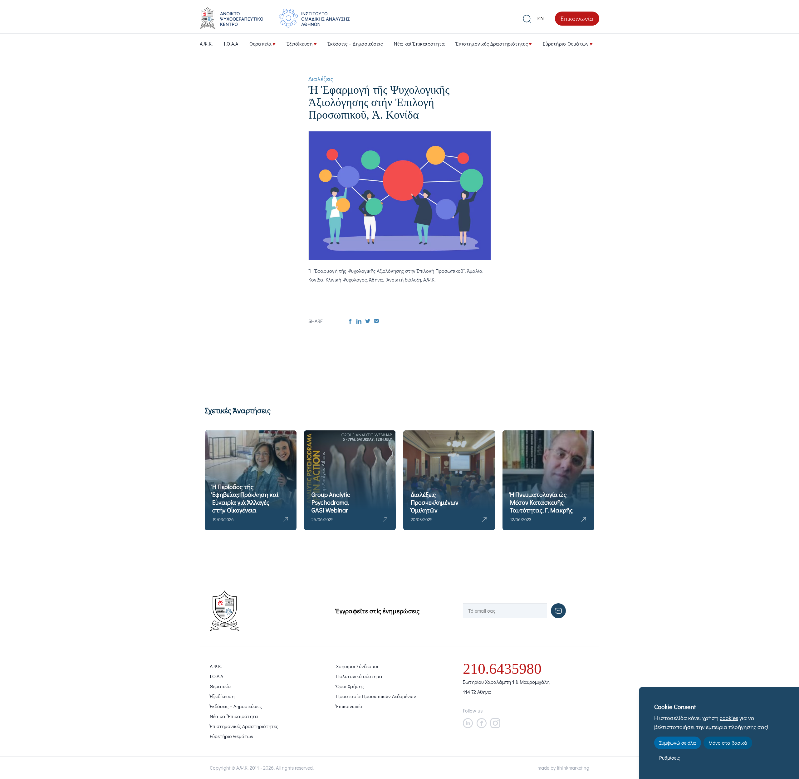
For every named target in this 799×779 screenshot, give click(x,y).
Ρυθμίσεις (669, 757)
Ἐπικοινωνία (577, 18)
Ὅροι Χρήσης (350, 686)
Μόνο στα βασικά (727, 742)
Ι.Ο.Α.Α (231, 43)
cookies (729, 718)
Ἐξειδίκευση (299, 43)
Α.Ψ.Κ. (206, 43)
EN (540, 18)
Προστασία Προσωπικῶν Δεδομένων (376, 696)
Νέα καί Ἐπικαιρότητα (419, 43)
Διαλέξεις (320, 79)
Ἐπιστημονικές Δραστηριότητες (492, 43)
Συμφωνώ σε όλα (677, 742)
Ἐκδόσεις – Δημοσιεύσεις (355, 43)
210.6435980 (502, 668)
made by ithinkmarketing (563, 767)
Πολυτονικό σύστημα (359, 676)
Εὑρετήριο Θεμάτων (566, 43)
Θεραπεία (260, 43)
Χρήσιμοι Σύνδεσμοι (357, 666)
